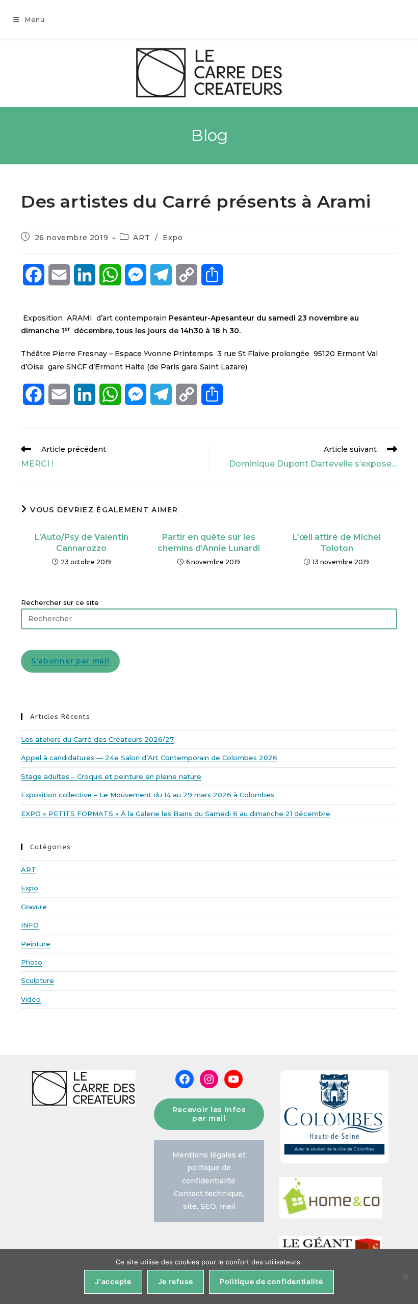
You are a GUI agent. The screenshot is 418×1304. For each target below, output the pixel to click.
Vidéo (31, 999)
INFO (30, 925)
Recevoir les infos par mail (209, 1114)
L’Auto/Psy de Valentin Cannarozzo (81, 542)
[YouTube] (233, 1079)
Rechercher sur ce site (60, 602)
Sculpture (37, 980)
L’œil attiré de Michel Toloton (337, 542)
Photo (31, 962)
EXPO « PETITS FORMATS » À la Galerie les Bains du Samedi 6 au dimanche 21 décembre (175, 813)
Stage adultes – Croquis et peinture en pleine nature (111, 776)
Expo (172, 237)
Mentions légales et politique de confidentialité (209, 1167)
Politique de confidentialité (271, 1281)
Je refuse (175, 1281)
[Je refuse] (405, 1276)
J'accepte (113, 1281)
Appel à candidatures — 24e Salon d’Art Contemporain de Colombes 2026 (149, 758)
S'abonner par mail (70, 660)
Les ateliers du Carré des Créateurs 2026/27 (97, 739)
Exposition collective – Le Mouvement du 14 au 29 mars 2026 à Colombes (147, 795)
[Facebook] (184, 1079)
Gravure (34, 907)
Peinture (35, 944)
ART (141, 237)
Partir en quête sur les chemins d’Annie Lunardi (209, 542)
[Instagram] (209, 1079)
